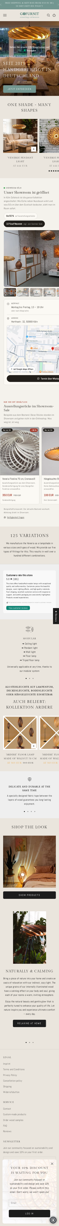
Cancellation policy (12, 1080)
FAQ (5, 1125)
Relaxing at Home (29, 1023)
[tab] (10, 292)
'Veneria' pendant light (20, 159)
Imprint (6, 1063)
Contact (7, 1108)
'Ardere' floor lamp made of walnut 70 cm (20, 756)
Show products (29, 895)
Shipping (7, 1086)
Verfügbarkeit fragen (15, 517)
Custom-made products (14, 1114)
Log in (29, 1213)
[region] (29, 649)
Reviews (7, 1131)
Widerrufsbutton (11, 1092)
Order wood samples (13, 1120)
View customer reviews (18, 608)
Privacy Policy (10, 1075)
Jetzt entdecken (19, 88)
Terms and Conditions (14, 1069)
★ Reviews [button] (56, 615)
